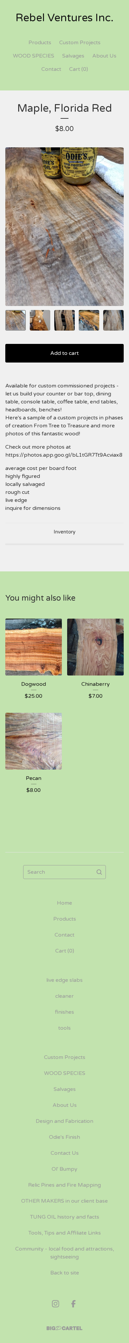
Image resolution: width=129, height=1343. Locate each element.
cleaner (64, 996)
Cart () (78, 69)
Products (39, 42)
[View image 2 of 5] (40, 320)
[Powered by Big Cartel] (64, 1328)
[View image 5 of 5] (113, 320)
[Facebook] (73, 1303)
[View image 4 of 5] (89, 320)
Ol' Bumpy (64, 1169)
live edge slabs (64, 980)
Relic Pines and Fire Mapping (64, 1185)
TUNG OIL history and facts (64, 1217)
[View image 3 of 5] (64, 320)
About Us (104, 56)
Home (64, 903)
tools (64, 1028)
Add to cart (64, 353)
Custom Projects (80, 42)
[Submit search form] (99, 872)
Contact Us (65, 1153)
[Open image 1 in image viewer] (64, 226)
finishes (64, 1012)
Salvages (73, 56)
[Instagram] (55, 1303)
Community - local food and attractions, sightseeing (64, 1253)
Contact (51, 69)
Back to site (64, 1272)
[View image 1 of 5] (15, 320)
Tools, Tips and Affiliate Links (64, 1233)
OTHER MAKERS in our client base (64, 1201)
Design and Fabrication (64, 1121)
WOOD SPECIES (33, 56)
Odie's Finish (64, 1137)
